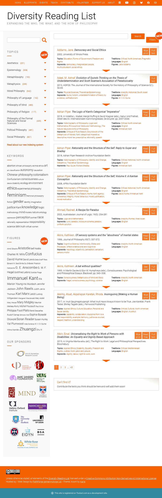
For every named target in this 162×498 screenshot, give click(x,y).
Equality (88, 348)
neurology (70, 250)
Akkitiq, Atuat (64, 294)
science (99, 280)
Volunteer (83, 3)
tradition (67, 320)
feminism (16, 195)
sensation (99, 250)
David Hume (124, 194)
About (111, 3)
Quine (68, 95)
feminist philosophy (35, 196)
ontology (43, 212)
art (46, 165)
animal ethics (38, 166)
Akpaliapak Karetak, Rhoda (88, 294)
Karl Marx (22, 294)
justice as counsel (96, 317)
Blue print (145, 51)
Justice (66, 351)
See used (145, 268)
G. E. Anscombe (26, 267)
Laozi (33, 293)
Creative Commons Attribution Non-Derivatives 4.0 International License (121, 478)
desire (9, 183)
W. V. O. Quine (124, 98)
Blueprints (30, 3)
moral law (71, 137)
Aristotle (24, 248)
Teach (54, 3)
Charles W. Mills (16, 254)
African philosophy (24, 166)
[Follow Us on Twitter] (141, 2)
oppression (11, 218)
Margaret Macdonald (26, 298)
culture (41, 179)
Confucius (33, 254)
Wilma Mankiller (13, 330)
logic (41, 207)
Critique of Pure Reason (76, 132)
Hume (89, 194)
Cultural (131, 309)
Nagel (68, 280)
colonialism (40, 174)
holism (75, 95)
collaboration (80, 314)
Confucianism (14, 179)
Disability (80, 348)
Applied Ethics (70, 309)
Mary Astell (39, 298)
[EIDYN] (27, 437)
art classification (13, 170)
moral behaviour (81, 196)
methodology (13, 212)
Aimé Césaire (12, 249)
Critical (124, 59)
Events (44, 3)
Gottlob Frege (36, 272)
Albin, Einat (63, 333)
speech (99, 137)
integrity (70, 196)
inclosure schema (86, 221)
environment (36, 183)
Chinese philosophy (20, 174)
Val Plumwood (15, 323)
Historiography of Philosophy (76, 123)
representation (22, 222)
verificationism (71, 98)
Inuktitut (132, 311)
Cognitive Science (71, 244)
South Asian (142, 92)
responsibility (37, 221)
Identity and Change (97, 160)
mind (22, 212)
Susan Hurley (41, 319)
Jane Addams (125, 64)
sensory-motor (63, 252)
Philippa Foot (14, 310)
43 (71, 367)
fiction (10, 202)
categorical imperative (90, 135)
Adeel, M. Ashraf (66, 77)
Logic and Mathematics (73, 219)
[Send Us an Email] (155, 2)
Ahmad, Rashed (66, 209)
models (28, 212)
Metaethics (61, 163)
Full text (153, 51)
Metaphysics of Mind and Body (90, 278)
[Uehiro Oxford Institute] (16, 412)
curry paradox (72, 221)
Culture (80, 309)
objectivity (80, 250)
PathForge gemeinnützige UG (47, 481)
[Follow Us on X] (134, 3)
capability (70, 314)
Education (68, 59)
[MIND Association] (27, 398)
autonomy (26, 170)
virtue (28, 226)
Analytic (124, 92)
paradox (97, 221)
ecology (24, 183)
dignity (69, 354)
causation (38, 170)
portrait (34, 218)
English (125, 62)
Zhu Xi (39, 330)
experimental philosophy (29, 188)
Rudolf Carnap (13, 315)
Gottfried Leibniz (22, 272)
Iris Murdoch (29, 284)
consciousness (78, 280)
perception (89, 250)
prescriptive (81, 137)
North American (134, 59)
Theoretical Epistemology (90, 92)
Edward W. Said (13, 263)
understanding (78, 320)
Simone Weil (24, 315)
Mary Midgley (25, 302)
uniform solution (64, 224)
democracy (71, 64)
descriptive (61, 137)
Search (44, 40)
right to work (84, 354)
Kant (78, 135)
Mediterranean (134, 348)
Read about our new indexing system (25, 145)
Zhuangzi (28, 329)
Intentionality (84, 244)
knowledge (30, 207)
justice (11, 207)
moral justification (96, 196)
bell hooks (36, 248)
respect (60, 320)
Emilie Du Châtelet (26, 263)
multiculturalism (64, 67)
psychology (90, 280)
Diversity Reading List (51, 16)
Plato (26, 310)
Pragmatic (146, 59)
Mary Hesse (12, 303)
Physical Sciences (71, 92)
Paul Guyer (70, 166)
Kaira (82, 481)
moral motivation (64, 199)
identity (27, 202)
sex (18, 226)
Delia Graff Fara (41, 260)
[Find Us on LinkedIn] (119, 2)
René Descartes (36, 311)
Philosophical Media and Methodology (85, 126)
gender (18, 201)
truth (22, 226)
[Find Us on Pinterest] (127, 2)
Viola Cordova (29, 324)
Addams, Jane (65, 49)
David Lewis (28, 259)
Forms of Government (82, 59)
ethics (12, 188)
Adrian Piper (64, 111)
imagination (36, 202)
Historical (133, 92)
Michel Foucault (27, 306)
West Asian (140, 219)
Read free (145, 113)
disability (16, 183)
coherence (61, 196)
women (35, 227)
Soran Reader (25, 319)
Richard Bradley (82, 166)
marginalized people (85, 64)
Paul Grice (40, 306)
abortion (11, 165)
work (93, 354)
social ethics (77, 67)
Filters (153, 39)
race (40, 217)
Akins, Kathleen (65, 235)
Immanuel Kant (125, 129)
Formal (132, 219)
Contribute (67, 3)
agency (101, 194)
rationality (91, 137)
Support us (98, 3)
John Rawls (24, 288)
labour (75, 354)
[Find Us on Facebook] (148, 2)
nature (35, 212)
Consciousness (70, 278)
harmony (84, 317)
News (18, 3)
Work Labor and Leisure (80, 351)
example (76, 317)
